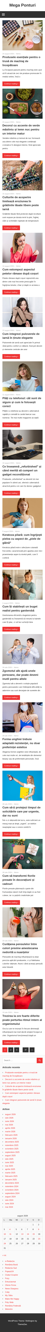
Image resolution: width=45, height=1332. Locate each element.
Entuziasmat (10, 1282)
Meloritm (9, 1309)
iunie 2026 (9, 1121)
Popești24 (9, 1271)
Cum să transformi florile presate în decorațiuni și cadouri (18, 879)
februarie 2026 (11, 1135)
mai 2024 (9, 1207)
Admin (18, 54)
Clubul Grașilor (11, 1275)
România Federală (13, 1306)
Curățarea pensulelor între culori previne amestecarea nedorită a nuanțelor (20, 948)
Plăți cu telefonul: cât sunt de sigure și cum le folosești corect (21, 402)
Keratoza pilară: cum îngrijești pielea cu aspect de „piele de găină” (22, 538)
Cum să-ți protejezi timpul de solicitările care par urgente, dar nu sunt (21, 811)
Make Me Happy (12, 1299)
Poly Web (9, 1302)
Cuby (7, 1292)
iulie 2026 (9, 1118)
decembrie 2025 (12, 1142)
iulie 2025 (9, 1159)
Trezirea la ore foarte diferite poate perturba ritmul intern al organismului (22, 1020)
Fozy (7, 1278)
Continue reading (10, 84)
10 (5, 1234)
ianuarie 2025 (11, 1180)
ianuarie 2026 (11, 1138)
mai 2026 (9, 1125)
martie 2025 (10, 1173)
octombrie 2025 (11, 1149)
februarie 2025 (11, 1176)
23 (39, 1239)
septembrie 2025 (12, 1152)
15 (34, 1234)
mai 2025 (9, 1166)
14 (28, 1234)
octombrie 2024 (11, 1190)
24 (5, 1243)
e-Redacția (9, 1261)
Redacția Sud (11, 1268)
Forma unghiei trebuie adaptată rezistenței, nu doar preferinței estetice (21, 743)
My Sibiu (9, 1295)
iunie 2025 (9, 1162)
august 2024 (10, 1197)
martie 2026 (10, 1131)
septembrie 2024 (12, 1193)
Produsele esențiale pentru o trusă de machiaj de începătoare (21, 61)
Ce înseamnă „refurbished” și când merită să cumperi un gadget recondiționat (21, 470)
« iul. (4, 1255)
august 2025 (10, 1155)
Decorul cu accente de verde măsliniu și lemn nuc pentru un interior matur (21, 129)
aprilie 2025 (10, 1169)
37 (26, 1050)
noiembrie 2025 (11, 1145)
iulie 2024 (9, 1200)
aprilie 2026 (10, 1128)
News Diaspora (11, 1289)
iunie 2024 (9, 1203)
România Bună (11, 1265)
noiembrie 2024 (11, 1186)
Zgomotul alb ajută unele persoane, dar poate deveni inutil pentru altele (20, 674)
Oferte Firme (10, 1285)
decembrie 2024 (12, 1183)
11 (10, 1234)
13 (22, 1234)
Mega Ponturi (22, 5)
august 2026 (10, 1114)
